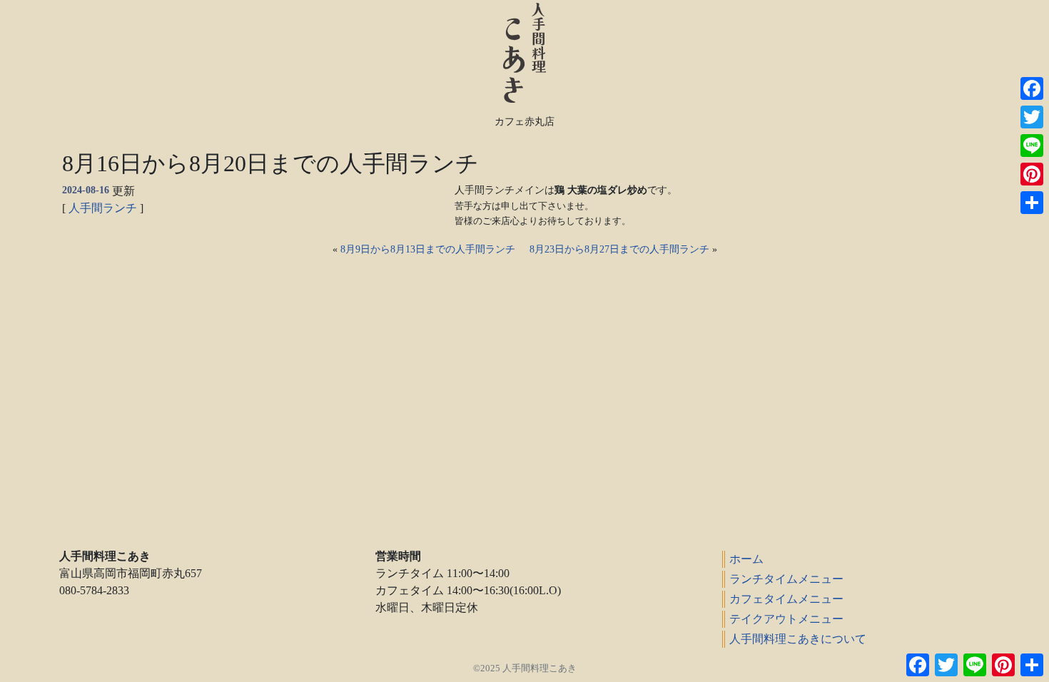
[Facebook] (1032, 88)
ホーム (746, 559)
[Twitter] (1032, 117)
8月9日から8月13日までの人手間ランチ (427, 249)
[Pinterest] (1032, 174)
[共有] (1032, 202)
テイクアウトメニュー (786, 619)
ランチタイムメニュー (786, 579)
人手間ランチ (103, 208)
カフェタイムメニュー (786, 599)
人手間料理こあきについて (797, 639)
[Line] (1032, 145)
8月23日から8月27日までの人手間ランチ (619, 249)
